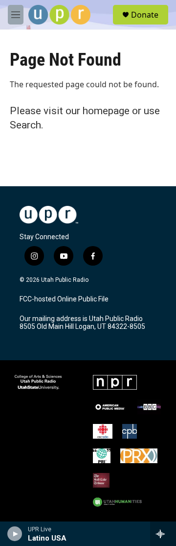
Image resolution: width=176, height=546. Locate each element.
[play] (15, 534)
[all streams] (163, 533)
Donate (144, 14)
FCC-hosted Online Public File (64, 299)
